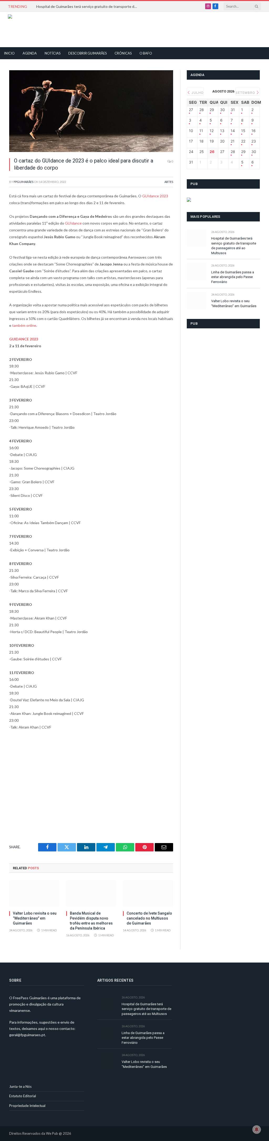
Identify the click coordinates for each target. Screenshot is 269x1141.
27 (191, 110)
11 (201, 131)
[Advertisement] (122, 29)
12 (212, 131)
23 (253, 141)
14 (233, 131)
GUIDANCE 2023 (23, 339)
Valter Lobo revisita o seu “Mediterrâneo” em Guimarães (34, 918)
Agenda (30, 53)
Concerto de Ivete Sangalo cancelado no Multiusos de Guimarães (149, 918)
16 (253, 131)
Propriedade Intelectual (27, 1106)
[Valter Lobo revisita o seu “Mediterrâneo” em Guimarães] (34, 893)
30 (222, 110)
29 (212, 110)
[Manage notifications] (256, 1129)
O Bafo (145, 53)
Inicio (9, 53)
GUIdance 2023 (155, 196)
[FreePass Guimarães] (33, 29)
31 (233, 110)
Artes (168, 181)
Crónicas (123, 53)
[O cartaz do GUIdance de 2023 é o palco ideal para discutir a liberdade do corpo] (91, 111)
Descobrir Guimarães (87, 53)
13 (222, 131)
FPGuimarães (23, 181)
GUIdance (73, 223)
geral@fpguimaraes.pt (27, 1035)
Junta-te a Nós (20, 1086)
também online (24, 325)
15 (243, 131)
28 (201, 110)
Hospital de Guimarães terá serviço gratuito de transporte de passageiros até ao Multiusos (88, 6)
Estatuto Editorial (22, 1096)
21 (233, 141)
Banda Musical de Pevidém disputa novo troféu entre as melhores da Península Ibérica (91, 920)
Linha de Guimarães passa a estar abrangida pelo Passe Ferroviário (232, 277)
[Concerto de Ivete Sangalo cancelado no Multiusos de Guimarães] (148, 893)
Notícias (52, 53)
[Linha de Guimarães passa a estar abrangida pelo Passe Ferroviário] (196, 271)
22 (243, 141)
